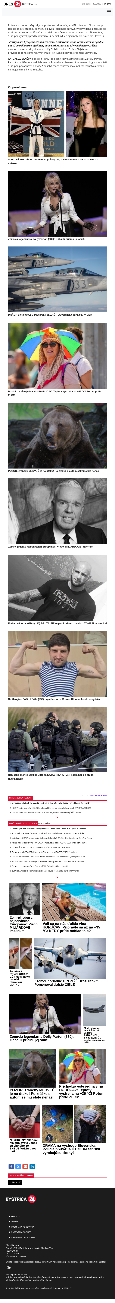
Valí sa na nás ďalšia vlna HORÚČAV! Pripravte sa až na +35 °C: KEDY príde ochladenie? (49, 842)
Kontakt (15, 1216)
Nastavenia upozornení (23, 1237)
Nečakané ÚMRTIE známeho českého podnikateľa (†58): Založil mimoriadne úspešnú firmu (52, 838)
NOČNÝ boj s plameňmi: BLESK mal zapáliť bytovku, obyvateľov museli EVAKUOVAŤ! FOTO (51, 808)
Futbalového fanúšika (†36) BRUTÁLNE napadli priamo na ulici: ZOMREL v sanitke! (48, 861)
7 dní (40, 823)
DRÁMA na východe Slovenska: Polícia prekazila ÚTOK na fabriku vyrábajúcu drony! (48, 856)
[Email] (25, 1166)
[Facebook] (11, 1166)
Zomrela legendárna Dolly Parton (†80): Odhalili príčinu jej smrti (40, 866)
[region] (35, 4)
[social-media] (8, 1267)
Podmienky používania (22, 1226)
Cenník (14, 1221)
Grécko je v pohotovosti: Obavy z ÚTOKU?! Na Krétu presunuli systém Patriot (49, 828)
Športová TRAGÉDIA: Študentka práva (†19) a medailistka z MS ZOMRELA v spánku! (48, 833)
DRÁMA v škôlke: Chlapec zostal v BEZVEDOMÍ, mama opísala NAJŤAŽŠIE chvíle (46, 812)
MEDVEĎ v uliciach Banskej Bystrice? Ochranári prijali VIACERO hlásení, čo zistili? (51, 803)
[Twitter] (18, 1166)
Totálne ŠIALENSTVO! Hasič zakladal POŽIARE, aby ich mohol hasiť (41, 847)
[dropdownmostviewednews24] (57, 878)
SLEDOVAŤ (15, 1182)
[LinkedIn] (32, 1166)
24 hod (48, 823)
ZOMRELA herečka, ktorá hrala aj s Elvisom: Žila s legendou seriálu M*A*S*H (45, 870)
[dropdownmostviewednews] (57, 818)
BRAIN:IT (67, 1288)
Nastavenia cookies (21, 1232)
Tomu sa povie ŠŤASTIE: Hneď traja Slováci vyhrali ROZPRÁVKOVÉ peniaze (44, 852)
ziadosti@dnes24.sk (97, 1261)
